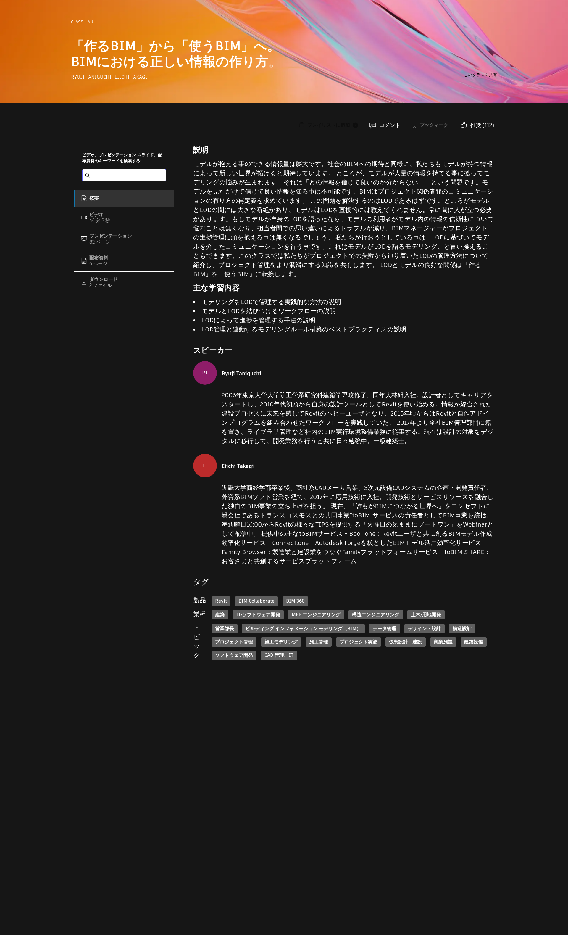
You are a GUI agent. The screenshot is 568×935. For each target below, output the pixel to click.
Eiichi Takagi (130, 77)
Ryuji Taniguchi (92, 77)
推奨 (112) (482, 125)
